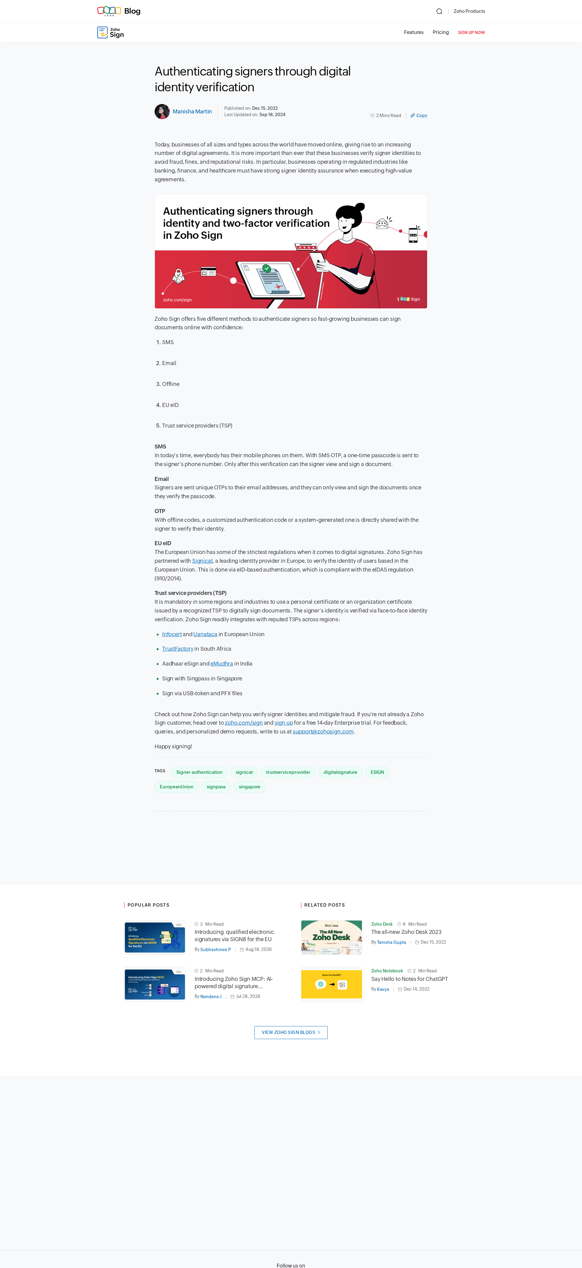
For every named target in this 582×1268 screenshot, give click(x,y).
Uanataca (205, 634)
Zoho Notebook (387, 970)
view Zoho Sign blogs (288, 1032)
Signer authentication (199, 772)
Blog (132, 11)
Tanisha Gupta (391, 942)
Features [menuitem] (414, 32)
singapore (249, 786)
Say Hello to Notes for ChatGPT (409, 979)
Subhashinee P (215, 949)
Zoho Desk (382, 924)
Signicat (202, 561)
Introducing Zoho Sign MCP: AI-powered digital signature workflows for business (234, 983)
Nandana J (211, 996)
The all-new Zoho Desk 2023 (406, 932)
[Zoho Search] (439, 11)
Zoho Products (469, 11)
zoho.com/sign (244, 723)
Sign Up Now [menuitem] (471, 32)
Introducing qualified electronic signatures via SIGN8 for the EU (234, 935)
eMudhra (221, 663)
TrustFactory (177, 649)
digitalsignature (340, 772)
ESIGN (377, 772)
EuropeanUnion (176, 786)
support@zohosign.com (323, 731)
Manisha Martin (192, 111)
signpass (216, 786)
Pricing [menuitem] (441, 32)
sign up (284, 723)
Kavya (383, 989)
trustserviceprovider (288, 772)
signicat (244, 772)
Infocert (172, 634)
